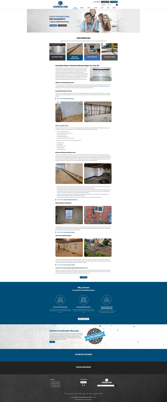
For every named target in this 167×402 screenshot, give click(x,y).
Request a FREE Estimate (83, 319)
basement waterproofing (105, 154)
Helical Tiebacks (60, 144)
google (102, 5)
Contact (114, 7)
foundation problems (64, 129)
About (88, 7)
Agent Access (106, 1)
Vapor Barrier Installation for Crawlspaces (64, 194)
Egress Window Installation (69, 232)
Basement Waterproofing (55, 383)
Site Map (100, 393)
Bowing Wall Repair (60, 147)
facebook (104, 5)
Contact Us (83, 382)
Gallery (95, 7)
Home (75, 7)
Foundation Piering (60, 142)
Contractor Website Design (79, 399)
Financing (80, 393)
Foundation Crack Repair (69, 98)
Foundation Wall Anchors (61, 146)
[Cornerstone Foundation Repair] (60, 4)
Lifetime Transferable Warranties (101, 86)
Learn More (52, 341)
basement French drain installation (83, 192)
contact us (83, 79)
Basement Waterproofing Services (71, 199)
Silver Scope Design (88, 399)
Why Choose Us (63, 25)
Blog (108, 7)
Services (81, 7)
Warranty (75, 393)
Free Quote (114, 1)
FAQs (102, 7)
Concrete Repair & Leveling (69, 264)
